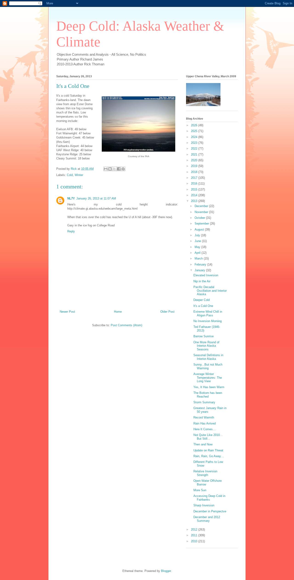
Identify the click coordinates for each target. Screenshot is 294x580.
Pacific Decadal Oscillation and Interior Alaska (210, 290)
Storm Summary (204, 402)
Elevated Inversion (205, 275)
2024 (194, 137)
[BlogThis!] (110, 169)
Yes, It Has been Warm (208, 387)
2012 (194, 529)
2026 (194, 125)
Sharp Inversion (203, 505)
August (200, 229)
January (200, 270)
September (202, 223)
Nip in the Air (201, 281)
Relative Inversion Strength (205, 473)
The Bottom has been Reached (207, 394)
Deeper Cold (201, 300)
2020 (194, 160)
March (199, 258)
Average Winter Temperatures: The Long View (207, 377)
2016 (194, 183)
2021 (194, 154)
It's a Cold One (203, 306)
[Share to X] (114, 169)
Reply (71, 231)
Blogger (166, 571)
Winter (79, 175)
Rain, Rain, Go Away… (208, 456)
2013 (194, 201)
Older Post (167, 311)
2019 (194, 166)
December (202, 206)
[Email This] (105, 169)
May (198, 247)
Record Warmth (203, 417)
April (198, 252)
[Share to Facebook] (118, 169)
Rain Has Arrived (204, 423)
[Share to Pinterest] (123, 169)
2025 (194, 131)
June (198, 241)
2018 (194, 172)
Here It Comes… (204, 429)
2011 (194, 535)
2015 (194, 189)
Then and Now (202, 444)
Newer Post (67, 311)
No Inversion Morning (207, 321)
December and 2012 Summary (206, 518)
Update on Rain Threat (208, 450)
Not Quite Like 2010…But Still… (208, 436)
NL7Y (71, 198)
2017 (194, 177)
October (200, 217)
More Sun (199, 490)
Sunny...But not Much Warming (207, 366)
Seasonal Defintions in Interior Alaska (208, 357)
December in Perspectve (209, 511)
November (202, 212)
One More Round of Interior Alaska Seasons (206, 345)
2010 (194, 541)
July (198, 235)
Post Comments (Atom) (126, 325)
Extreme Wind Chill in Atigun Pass (207, 313)
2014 (194, 195)
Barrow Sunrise (203, 336)
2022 (194, 148)
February (201, 264)
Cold (70, 175)
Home (118, 311)
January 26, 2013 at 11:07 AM (96, 198)
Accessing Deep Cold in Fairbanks (209, 497)
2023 (194, 142)
